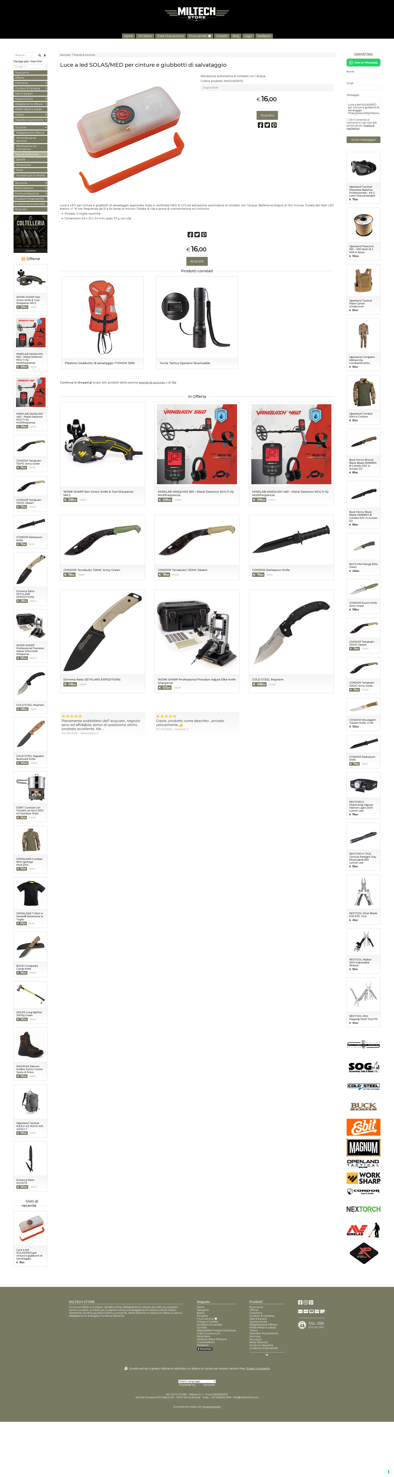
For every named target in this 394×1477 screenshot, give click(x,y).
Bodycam (21, 209)
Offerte (19, 77)
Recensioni (203, 1336)
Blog (236, 36)
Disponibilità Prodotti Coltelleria (216, 1330)
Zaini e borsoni (24, 93)
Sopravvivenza (24, 98)
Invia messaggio (363, 140)
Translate (208, 1385)
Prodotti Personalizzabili (30, 204)
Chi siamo (145, 36)
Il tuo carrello (198, 36)
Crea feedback (206, 1342)
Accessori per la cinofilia (30, 175)
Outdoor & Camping (27, 88)
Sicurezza (21, 183)
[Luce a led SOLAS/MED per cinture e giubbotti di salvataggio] (126, 139)
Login (248, 36)
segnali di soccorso (152, 382)
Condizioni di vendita (209, 1324)
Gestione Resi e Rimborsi (212, 1339)
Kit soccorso (23, 165)
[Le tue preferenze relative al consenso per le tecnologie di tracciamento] (389, 1472)
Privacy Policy (205, 1349)
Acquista (267, 115)
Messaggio (353, 95)
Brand (200, 1312)
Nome (350, 71)
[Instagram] (306, 1303)
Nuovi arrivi (22, 72)
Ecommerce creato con (197, 1406)
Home (128, 36)
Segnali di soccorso (84, 55)
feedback (264, 36)
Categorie (203, 1310)
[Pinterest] (311, 1303)
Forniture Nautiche (27, 193)
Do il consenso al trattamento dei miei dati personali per (362, 124)
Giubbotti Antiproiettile (29, 198)
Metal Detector (24, 188)
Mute (19, 170)
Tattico (19, 114)
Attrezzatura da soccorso (26, 139)
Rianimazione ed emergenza (26, 148)
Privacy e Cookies (207, 1321)
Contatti (221, 36)
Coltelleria (21, 83)
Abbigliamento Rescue (30, 132)
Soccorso (65, 55)
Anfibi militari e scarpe (28, 109)
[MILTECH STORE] (197, 14)
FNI (174, 382)
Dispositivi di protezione (29, 119)
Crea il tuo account (170, 36)
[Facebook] (300, 1303)
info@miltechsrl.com (246, 1397)
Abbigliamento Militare (29, 104)
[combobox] (30, 66)
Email (350, 83)
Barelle (20, 159)
